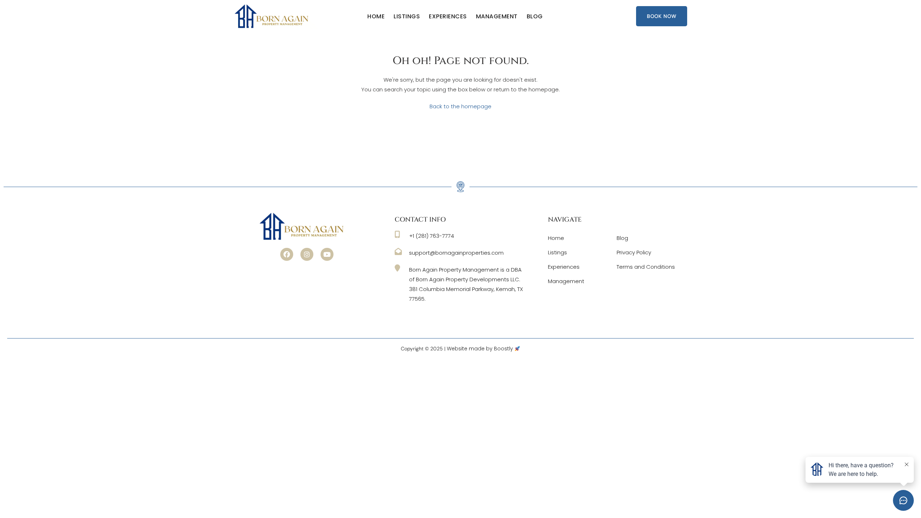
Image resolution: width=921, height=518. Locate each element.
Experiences (448, 16)
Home (376, 16)
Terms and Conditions (646, 267)
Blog (535, 16)
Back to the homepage (460, 106)
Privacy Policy (634, 252)
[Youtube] (327, 254)
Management (497, 16)
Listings (407, 16)
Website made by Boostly (480, 348)
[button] (286, 254)
